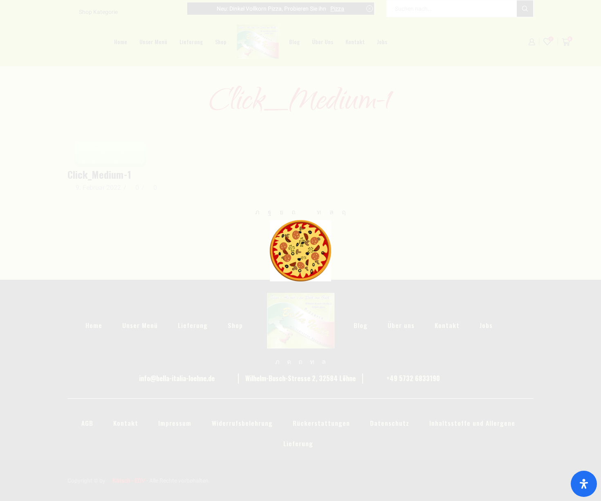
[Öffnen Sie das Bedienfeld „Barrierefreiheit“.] (584, 484)
